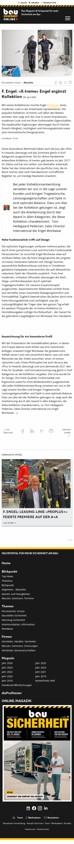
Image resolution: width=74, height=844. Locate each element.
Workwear (53, 105)
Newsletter (49, 3)
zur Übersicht (8, 431)
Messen (35, 3)
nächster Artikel (66, 431)
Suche (23, 3)
